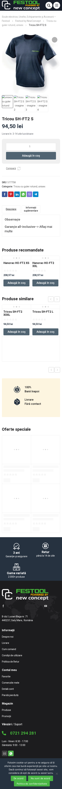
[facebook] (3, 606)
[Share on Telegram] (35, 194)
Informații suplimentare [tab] (31, 209)
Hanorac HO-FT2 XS (16, 263)
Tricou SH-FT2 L (42, 312)
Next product (57, 370)
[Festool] (21, 5)
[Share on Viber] (29, 194)
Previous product (51, 370)
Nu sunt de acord (40, 778)
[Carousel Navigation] (54, 299)
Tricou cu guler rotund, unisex (29, 186)
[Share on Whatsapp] (23, 194)
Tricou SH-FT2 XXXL (12, 313)
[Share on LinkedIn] (17, 194)
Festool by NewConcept (28, 21)
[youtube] (45, 606)
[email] (4, 753)
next (57, 299)
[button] (54, 40)
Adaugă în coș (31, 156)
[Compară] (19, 168)
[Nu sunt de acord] (56, 773)
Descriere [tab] (11, 209)
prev (51, 299)
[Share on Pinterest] (11, 194)
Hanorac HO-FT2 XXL (43, 264)
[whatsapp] (11, 753)
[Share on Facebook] (4, 194)
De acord (19, 778)
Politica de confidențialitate (32, 783)
